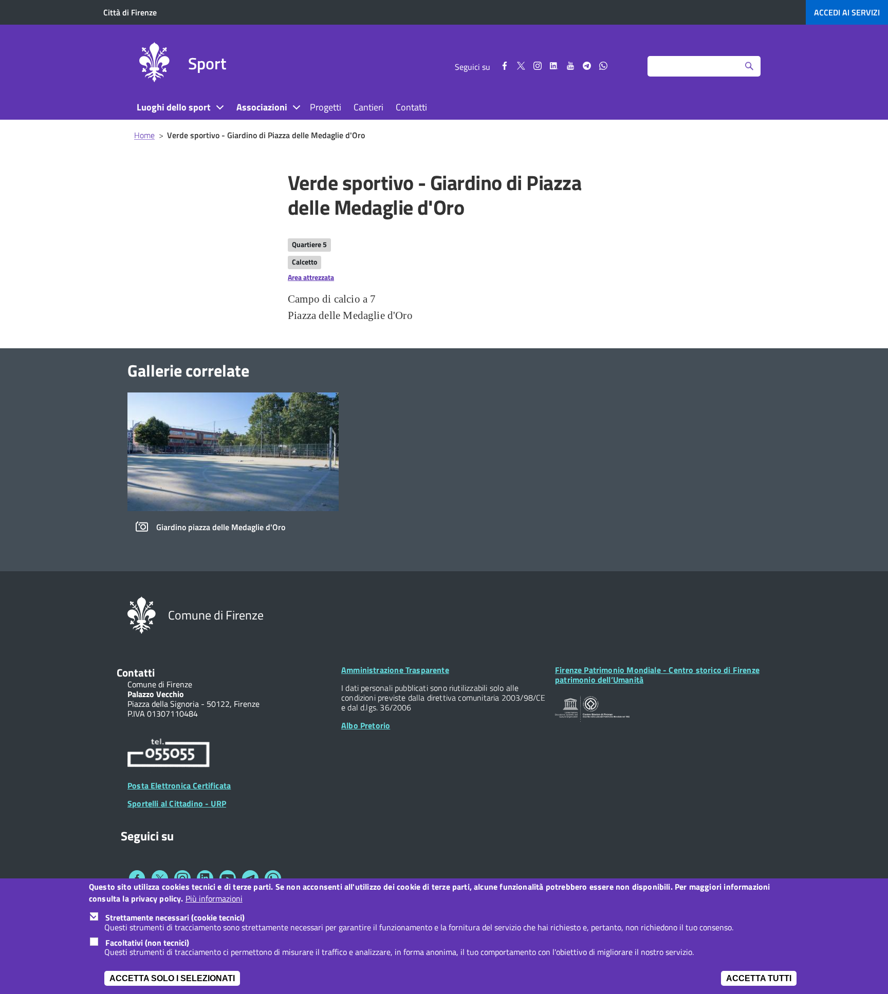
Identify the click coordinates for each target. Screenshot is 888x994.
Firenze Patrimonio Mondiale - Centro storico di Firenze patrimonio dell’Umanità (657, 675)
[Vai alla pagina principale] (154, 63)
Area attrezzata (311, 277)
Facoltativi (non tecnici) (147, 942)
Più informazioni (214, 899)
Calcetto (304, 261)
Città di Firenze (130, 12)
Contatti (411, 107)
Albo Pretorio (365, 725)
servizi (847, 12)
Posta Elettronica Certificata (179, 785)
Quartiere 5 (309, 244)
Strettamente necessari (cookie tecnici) (175, 917)
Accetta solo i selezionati (172, 978)
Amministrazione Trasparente (395, 670)
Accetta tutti (758, 978)
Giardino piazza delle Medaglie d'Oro (220, 527)
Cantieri (368, 107)
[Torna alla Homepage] (141, 614)
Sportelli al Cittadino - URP (176, 803)
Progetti (325, 107)
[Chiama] (168, 754)
